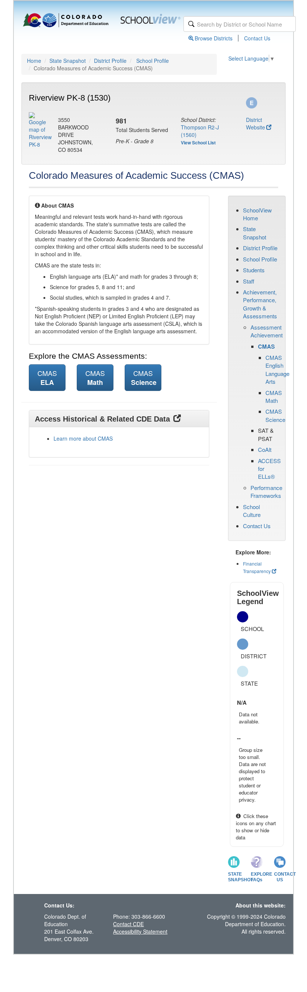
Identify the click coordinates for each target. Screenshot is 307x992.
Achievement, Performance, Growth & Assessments (260, 304)
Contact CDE (128, 924)
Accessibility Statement (140, 931)
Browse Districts (213, 38)
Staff (248, 281)
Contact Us (257, 38)
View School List (198, 142)
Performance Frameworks (266, 491)
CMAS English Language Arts (277, 369)
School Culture (252, 510)
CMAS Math (273, 396)
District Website (255, 123)
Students (254, 270)
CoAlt (264, 449)
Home (34, 60)
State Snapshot (67, 60)
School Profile (152, 60)
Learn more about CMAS (83, 438)
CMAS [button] (47, 377)
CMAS (266, 346)
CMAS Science (275, 415)
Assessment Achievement (266, 331)
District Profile (110, 60)
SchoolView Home (257, 214)
